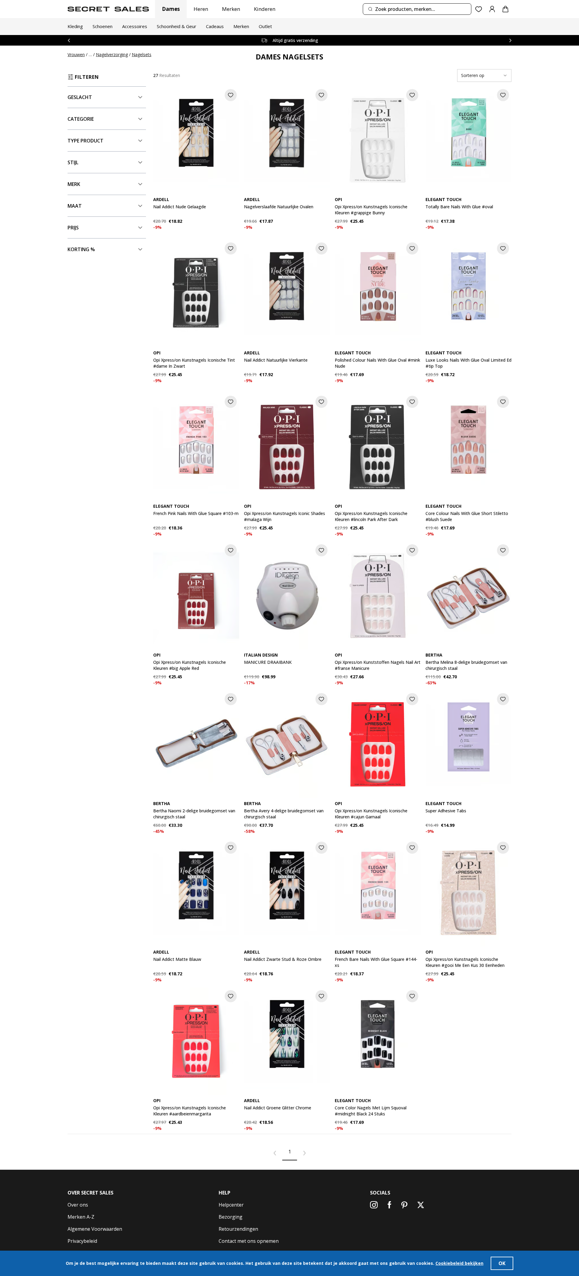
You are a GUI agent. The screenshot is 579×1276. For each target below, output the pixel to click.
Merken (231, 8)
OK (501, 1263)
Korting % (81, 249)
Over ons (78, 1204)
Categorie (81, 119)
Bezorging (230, 1217)
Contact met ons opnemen (249, 1241)
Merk (74, 184)
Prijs (73, 227)
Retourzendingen (238, 1229)
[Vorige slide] (68, 40)
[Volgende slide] (510, 40)
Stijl (73, 162)
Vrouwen (76, 54)
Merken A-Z (81, 1217)
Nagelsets (141, 54)
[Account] (492, 9)
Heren (201, 8)
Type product (85, 140)
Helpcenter (231, 1204)
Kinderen (264, 8)
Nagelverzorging (112, 54)
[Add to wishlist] (231, 95)
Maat (75, 206)
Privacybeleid (82, 1241)
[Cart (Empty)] (505, 9)
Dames (171, 8)
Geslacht (80, 97)
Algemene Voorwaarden (95, 1229)
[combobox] (417, 9)
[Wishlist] (479, 9)
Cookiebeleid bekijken (459, 1263)
